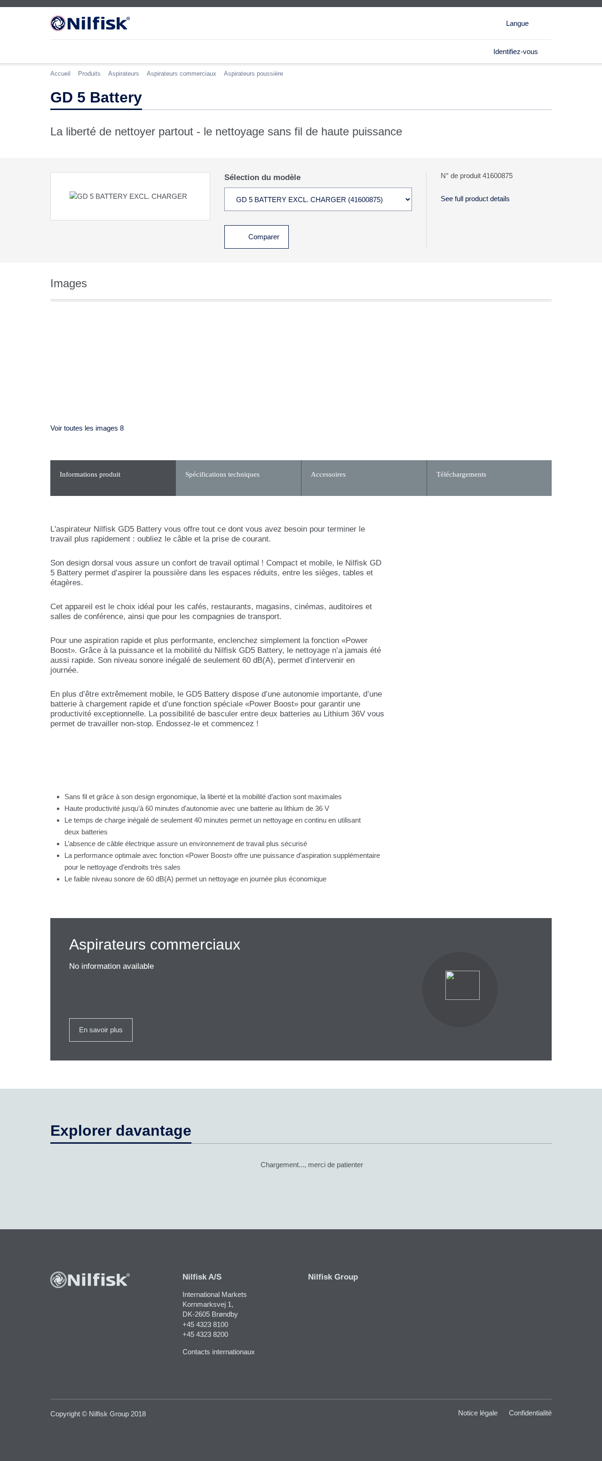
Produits (89, 73)
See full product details (475, 199)
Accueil (60, 73)
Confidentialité (530, 1413)
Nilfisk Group (333, 1276)
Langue (517, 23)
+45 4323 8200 (205, 1334)
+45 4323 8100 (205, 1324)
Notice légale (478, 1413)
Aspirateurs (123, 73)
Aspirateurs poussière (253, 73)
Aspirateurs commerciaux (181, 73)
